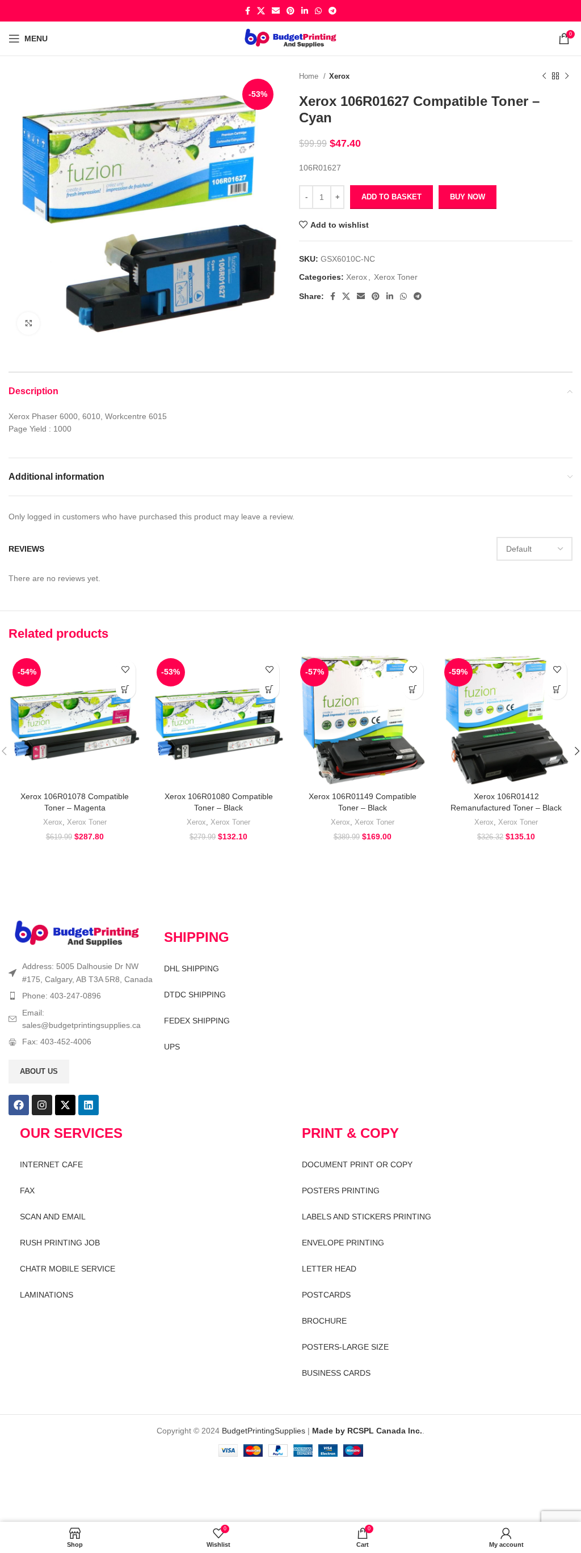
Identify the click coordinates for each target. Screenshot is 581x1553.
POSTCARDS (326, 1294)
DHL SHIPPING (191, 968)
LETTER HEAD (329, 1268)
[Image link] (77, 933)
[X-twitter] (65, 1105)
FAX (27, 1190)
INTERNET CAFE (51, 1164)
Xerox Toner (396, 276)
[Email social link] (275, 10)
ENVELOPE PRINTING (343, 1242)
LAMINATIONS (46, 1294)
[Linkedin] (88, 1105)
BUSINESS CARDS (336, 1372)
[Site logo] (291, 37)
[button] (126, 689)
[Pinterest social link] (290, 10)
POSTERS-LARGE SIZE (345, 1346)
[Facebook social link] (248, 10)
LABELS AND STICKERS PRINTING (366, 1216)
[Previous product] (544, 76)
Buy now (467, 197)
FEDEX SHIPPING (197, 1020)
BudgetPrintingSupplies (263, 1430)
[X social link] (261, 10)
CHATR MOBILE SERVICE (67, 1268)
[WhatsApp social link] (318, 10)
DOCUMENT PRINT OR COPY (357, 1164)
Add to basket (391, 197)
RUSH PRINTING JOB (60, 1242)
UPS (172, 1046)
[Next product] (566, 76)
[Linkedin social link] (304, 10)
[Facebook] (19, 1105)
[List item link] (81, 995)
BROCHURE (324, 1320)
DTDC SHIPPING (195, 994)
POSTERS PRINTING (341, 1190)
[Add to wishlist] (126, 670)
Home (310, 76)
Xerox (339, 76)
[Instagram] (42, 1105)
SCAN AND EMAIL (53, 1216)
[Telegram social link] (332, 10)
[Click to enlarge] (28, 323)
